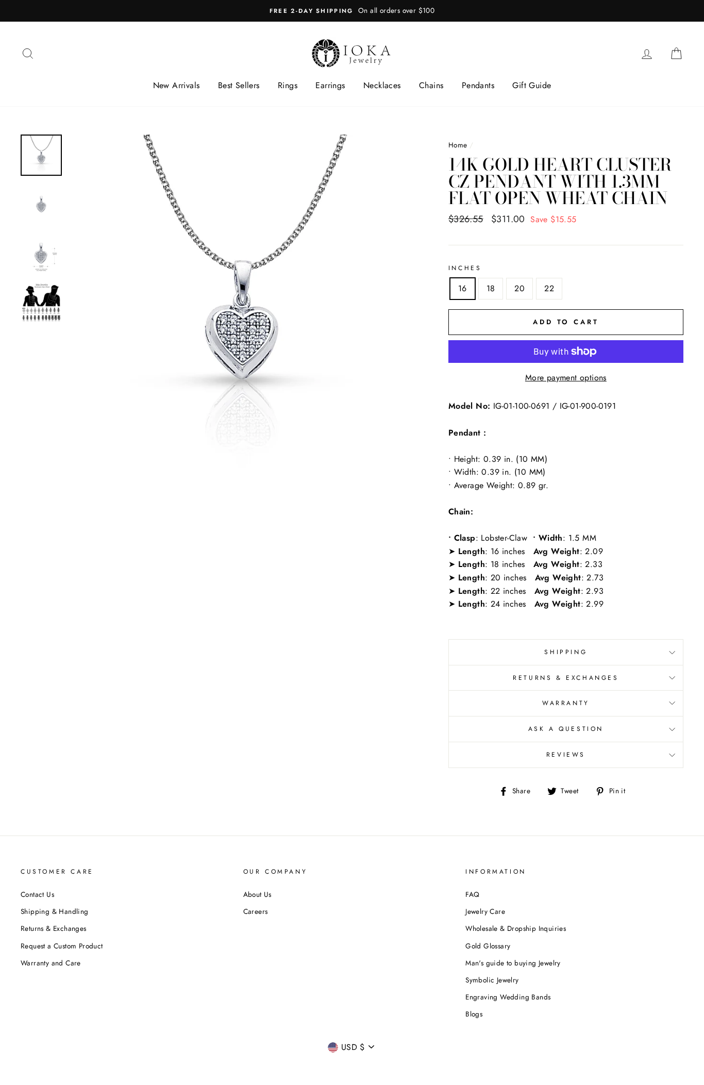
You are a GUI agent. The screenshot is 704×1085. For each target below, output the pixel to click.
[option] (352, 10)
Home (457, 145)
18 (491, 288)
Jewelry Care (485, 911)
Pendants (478, 85)
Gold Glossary (487, 946)
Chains (431, 85)
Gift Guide (531, 85)
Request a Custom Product (62, 946)
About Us (257, 894)
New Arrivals (176, 85)
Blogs (473, 1014)
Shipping (565, 652)
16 (462, 288)
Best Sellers (239, 85)
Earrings (330, 85)
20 (519, 288)
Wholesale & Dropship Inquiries (515, 928)
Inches (465, 268)
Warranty (566, 703)
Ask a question (566, 728)
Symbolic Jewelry (491, 980)
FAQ (472, 894)
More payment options (566, 377)
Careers (255, 911)
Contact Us (37, 894)
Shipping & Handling (55, 911)
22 (549, 288)
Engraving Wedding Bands (507, 997)
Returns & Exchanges (565, 677)
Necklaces (382, 85)
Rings (287, 85)
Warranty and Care (51, 963)
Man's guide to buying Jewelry (513, 963)
